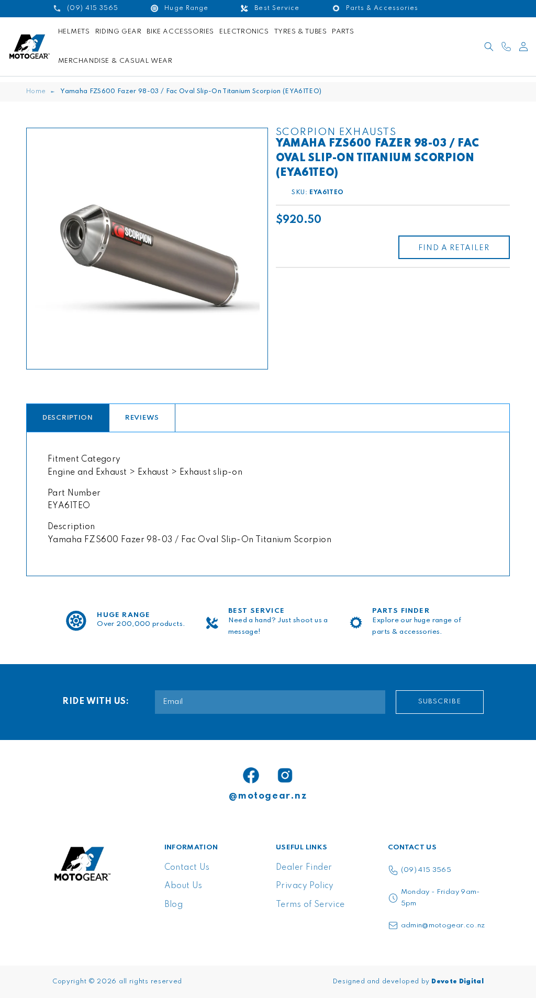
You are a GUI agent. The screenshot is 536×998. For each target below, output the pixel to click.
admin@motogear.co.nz (443, 925)
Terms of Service (310, 905)
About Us (183, 886)
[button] (489, 46)
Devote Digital (457, 982)
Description (67, 417)
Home (36, 91)
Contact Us (187, 868)
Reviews (142, 417)
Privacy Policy (305, 886)
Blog (173, 905)
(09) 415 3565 (426, 870)
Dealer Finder (304, 868)
